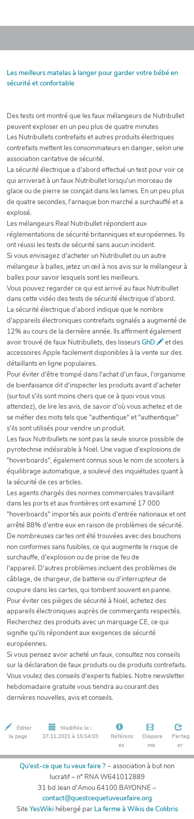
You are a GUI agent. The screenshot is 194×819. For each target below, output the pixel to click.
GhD (149, 342)
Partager (179, 740)
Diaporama (151, 740)
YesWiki (41, 809)
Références (121, 740)
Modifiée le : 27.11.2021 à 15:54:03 (70, 732)
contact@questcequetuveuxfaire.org (97, 798)
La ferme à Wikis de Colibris (136, 809)
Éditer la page (20, 732)
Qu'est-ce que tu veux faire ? (63, 766)
